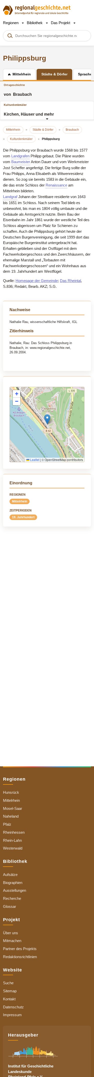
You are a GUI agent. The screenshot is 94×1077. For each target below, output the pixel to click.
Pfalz (7, 824)
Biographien (12, 882)
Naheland (11, 816)
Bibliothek (35, 23)
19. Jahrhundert (23, 517)
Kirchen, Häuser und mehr (29, 109)
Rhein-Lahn (12, 840)
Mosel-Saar (12, 808)
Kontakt (9, 999)
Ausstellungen (14, 890)
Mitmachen (12, 941)
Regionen (11, 23)
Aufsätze (10, 874)
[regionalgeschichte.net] (37, 10)
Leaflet (34, 459)
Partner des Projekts (20, 949)
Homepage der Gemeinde (37, 280)
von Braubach (18, 90)
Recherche (12, 898)
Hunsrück (11, 792)
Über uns (10, 933)
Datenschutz (13, 1007)
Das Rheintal (70, 280)
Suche (8, 983)
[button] (47, 419)
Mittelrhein (19, 501)
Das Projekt (61, 23)
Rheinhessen (14, 832)
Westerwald (12, 848)
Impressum (12, 1015)
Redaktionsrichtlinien (20, 957)
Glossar (9, 906)
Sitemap (10, 991)
